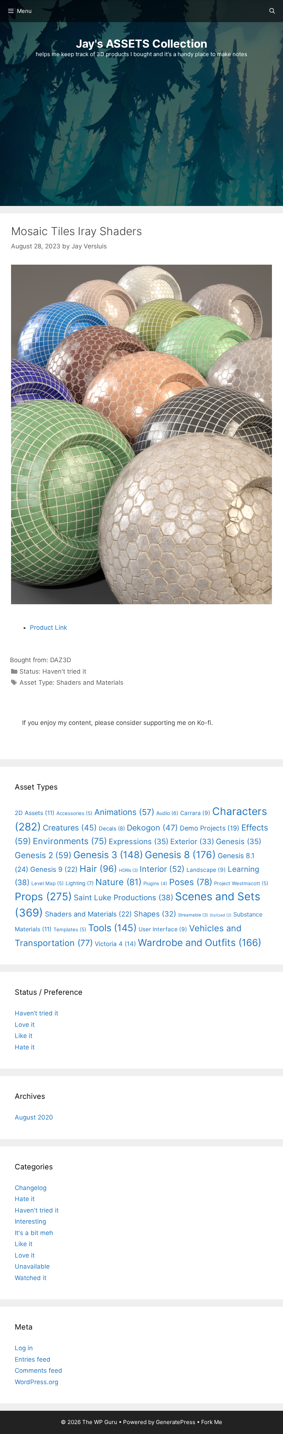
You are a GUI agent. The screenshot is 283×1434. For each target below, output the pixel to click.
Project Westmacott (241, 883)
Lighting (80, 883)
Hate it (25, 1047)
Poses (190, 882)
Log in (24, 1348)
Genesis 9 (54, 869)
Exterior (192, 841)
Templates (69, 929)
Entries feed (32, 1359)
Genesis (238, 841)
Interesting (30, 1221)
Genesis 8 (180, 854)
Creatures (70, 827)
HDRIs (128, 870)
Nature (118, 882)
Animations (124, 812)
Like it (23, 1035)
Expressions (138, 841)
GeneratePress (175, 1422)
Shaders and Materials (89, 682)
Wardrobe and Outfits (199, 942)
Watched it (30, 1278)
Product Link (48, 627)
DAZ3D (60, 660)
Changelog (30, 1187)
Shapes (155, 913)
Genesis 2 (43, 855)
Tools (112, 927)
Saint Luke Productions (123, 897)
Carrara (195, 812)
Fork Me (211, 1422)
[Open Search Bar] (272, 11)
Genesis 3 (108, 854)
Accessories (74, 813)
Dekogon (152, 827)
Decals (112, 828)
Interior (162, 869)
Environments (70, 841)
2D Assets (35, 812)
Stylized (220, 915)
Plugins (155, 883)
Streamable (193, 915)
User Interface (163, 929)
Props (43, 896)
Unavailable (32, 1266)
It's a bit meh (34, 1233)
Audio (167, 813)
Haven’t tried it (36, 1013)
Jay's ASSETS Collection (141, 43)
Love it (25, 1024)
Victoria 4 (115, 944)
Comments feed (38, 1370)
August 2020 (34, 1117)
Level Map (47, 883)
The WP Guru (99, 1422)
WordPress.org (36, 1382)
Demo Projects (210, 828)
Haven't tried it (64, 671)
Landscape (206, 869)
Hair (98, 868)
